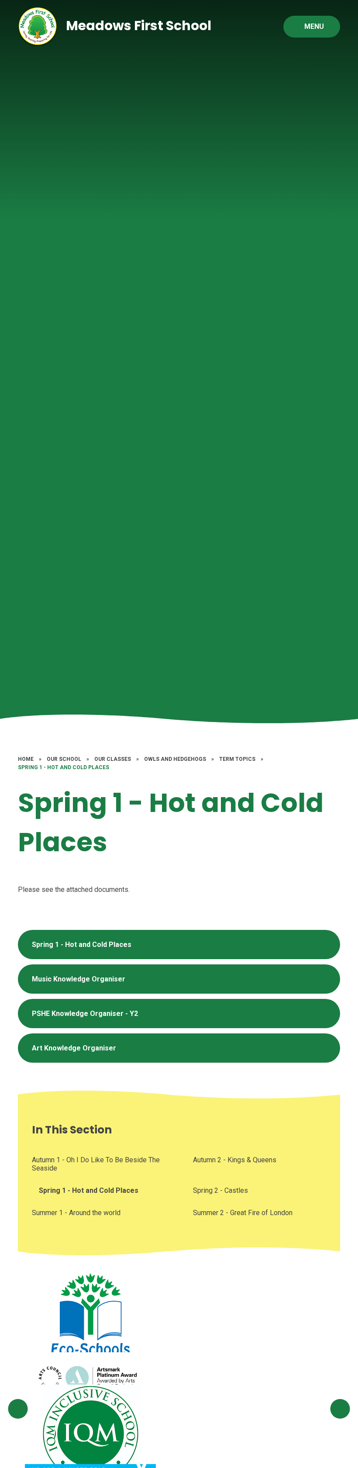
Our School (64, 759)
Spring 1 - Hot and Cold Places (63, 767)
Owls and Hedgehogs (175, 759)
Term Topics (237, 759)
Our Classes (112, 759)
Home (26, 759)
